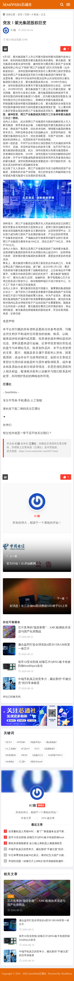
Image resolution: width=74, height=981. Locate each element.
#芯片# (8, 742)
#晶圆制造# (49, 748)
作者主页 (26, 818)
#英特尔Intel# (36, 761)
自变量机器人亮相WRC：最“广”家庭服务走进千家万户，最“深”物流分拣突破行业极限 (38, 831)
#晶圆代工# (37, 755)
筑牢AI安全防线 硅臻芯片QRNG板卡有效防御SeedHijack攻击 (44, 663)
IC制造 (35, 14)
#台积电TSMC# (55, 755)
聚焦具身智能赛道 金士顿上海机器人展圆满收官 (35, 843)
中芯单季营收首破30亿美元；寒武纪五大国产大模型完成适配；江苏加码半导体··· (38, 855)
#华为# (24, 755)
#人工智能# (10, 748)
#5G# (36, 748)
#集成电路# (51, 742)
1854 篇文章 (48, 818)
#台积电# (9, 761)
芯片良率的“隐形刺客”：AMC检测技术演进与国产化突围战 (44, 629)
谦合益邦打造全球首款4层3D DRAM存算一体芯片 (44, 646)
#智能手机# (35, 742)
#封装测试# (10, 755)
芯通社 (32, 443)
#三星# (22, 761)
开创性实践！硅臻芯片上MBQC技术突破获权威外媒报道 (38, 861)
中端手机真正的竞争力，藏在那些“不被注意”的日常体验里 (44, 680)
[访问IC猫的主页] (37, 792)
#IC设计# (25, 748)
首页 (20, 14)
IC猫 (13, 30)
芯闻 (27, 14)
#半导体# (21, 742)
